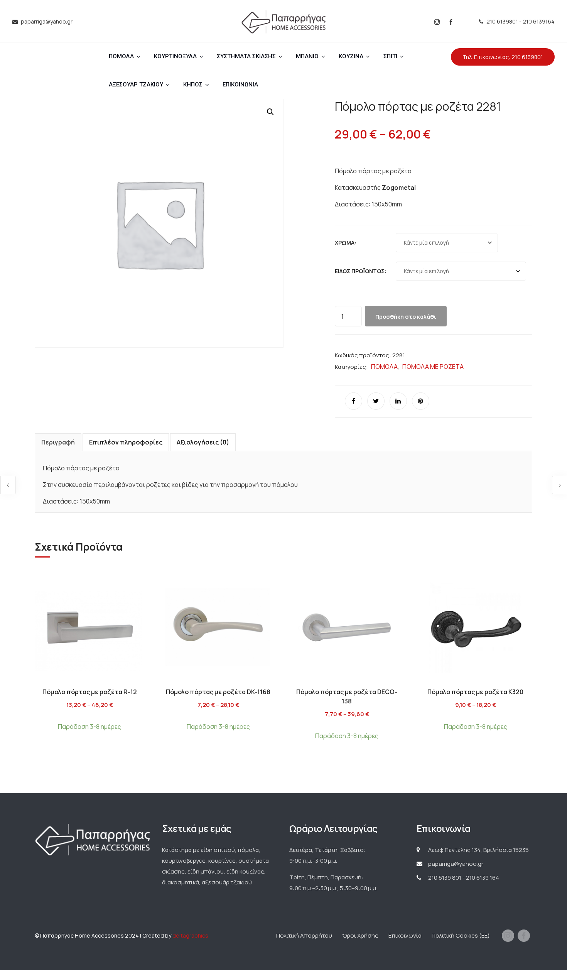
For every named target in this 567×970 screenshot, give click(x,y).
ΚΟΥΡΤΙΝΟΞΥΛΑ (175, 56)
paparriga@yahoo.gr (455, 864)
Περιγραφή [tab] (58, 442)
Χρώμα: (345, 242)
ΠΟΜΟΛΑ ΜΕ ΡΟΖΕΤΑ (433, 366)
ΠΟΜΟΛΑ (121, 56)
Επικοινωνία (405, 935)
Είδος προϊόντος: (360, 271)
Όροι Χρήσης (360, 935)
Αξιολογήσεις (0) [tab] (203, 442)
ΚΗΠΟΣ (192, 84)
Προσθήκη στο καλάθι (405, 316)
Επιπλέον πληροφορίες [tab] (125, 442)
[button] (270, 112)
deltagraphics (190, 935)
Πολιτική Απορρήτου (304, 935)
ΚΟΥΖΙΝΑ (351, 56)
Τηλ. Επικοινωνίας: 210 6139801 (502, 57)
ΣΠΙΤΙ (390, 56)
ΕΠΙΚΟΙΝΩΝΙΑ (240, 84)
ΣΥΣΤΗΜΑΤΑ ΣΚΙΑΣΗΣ (246, 56)
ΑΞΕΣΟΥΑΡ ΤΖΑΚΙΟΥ (136, 84)
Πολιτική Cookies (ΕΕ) (461, 935)
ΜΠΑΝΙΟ (307, 56)
